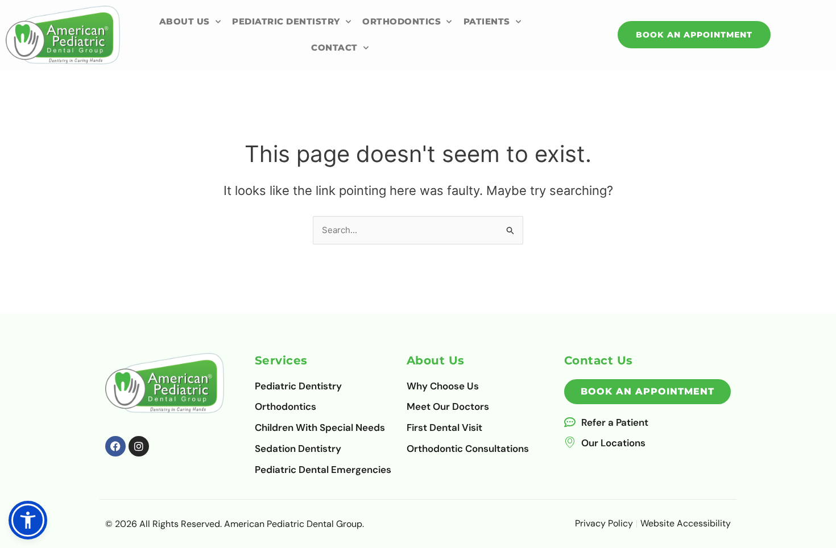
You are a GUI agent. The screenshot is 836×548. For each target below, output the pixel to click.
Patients (486, 21)
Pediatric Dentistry (286, 21)
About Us (184, 21)
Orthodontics (401, 21)
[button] (27, 520)
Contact (334, 47)
